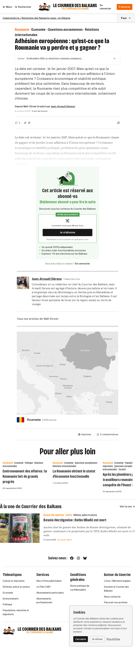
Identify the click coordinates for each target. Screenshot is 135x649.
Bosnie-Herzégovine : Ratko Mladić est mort (74, 520)
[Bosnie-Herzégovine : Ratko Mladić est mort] (20, 528)
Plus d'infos (113, 639)
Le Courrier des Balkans (75, 6)
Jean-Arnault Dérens (62, 106)
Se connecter (82, 263)
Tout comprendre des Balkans (75, 8)
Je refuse (97, 639)
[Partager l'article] (118, 122)
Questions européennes (65, 29)
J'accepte (80, 639)
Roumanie (22, 29)
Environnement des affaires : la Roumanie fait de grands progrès (25, 476)
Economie (38, 29)
